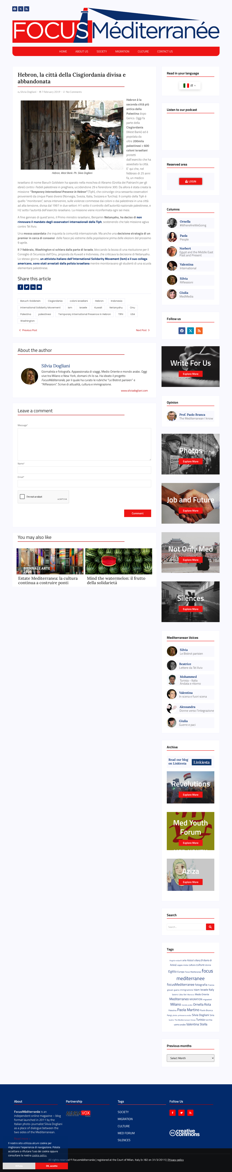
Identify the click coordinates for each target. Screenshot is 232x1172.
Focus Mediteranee (193, 971)
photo (175, 1015)
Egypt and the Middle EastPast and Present (196, 254)
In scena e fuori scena (193, 696)
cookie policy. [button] (39, 1155)
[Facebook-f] (172, 1113)
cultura (192, 965)
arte (184, 960)
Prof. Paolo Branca (192, 415)
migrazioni (207, 999)
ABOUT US (81, 51)
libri (185, 994)
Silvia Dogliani (200, 1015)
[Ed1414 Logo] (116, 25)
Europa (180, 971)
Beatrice (185, 664)
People (184, 239)
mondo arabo (187, 1005)
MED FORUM (126, 1133)
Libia (181, 994)
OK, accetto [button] (51, 1166)
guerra (176, 989)
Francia (211, 985)
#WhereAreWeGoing (193, 225)
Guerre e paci (187, 724)
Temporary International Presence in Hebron (84, 314)
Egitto (172, 971)
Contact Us (165, 51)
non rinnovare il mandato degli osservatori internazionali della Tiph (80, 219)
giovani (170, 989)
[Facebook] (14, 8)
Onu (132, 307)
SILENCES (124, 1140)
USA (132, 314)
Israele (83, 307)
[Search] (210, 927)
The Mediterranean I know (196, 418)
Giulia (184, 293)
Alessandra (187, 707)
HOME (63, 51)
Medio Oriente (202, 994)
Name (21, 463)
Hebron (99, 301)
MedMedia (186, 296)
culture (200, 965)
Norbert (185, 248)
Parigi (169, 1015)
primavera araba (184, 1015)
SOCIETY (102, 51)
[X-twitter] (20, 8)
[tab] (190, 181)
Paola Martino (188, 1009)
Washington (27, 321)
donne (208, 965)
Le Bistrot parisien (191, 653)
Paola (183, 236)
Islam (197, 990)
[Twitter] (181, 1113)
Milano (175, 1004)
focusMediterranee (180, 984)
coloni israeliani (79, 301)
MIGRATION (122, 51)
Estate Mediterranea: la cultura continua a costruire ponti (48, 580)
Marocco (190, 994)
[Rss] (26, 8)
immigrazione (186, 989)
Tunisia (200, 1019)
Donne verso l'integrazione (197, 710)
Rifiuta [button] (19, 1166)
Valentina (186, 264)
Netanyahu (116, 307)
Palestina (25, 314)
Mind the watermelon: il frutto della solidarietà (116, 580)
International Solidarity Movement (40, 307)
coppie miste (182, 965)
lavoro (175, 994)
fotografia (201, 984)
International (188, 268)
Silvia (184, 278)
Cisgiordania (55, 301)
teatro (171, 1020)
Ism (70, 307)
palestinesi (44, 314)
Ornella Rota (202, 1004)
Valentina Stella (196, 1024)
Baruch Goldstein (30, 301)
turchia (209, 1019)
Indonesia (116, 301)
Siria (212, 1015)
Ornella (185, 221)
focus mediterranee (194, 974)
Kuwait (98, 307)
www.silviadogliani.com (134, 390)
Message (23, 425)
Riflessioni (186, 282)
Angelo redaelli (175, 960)
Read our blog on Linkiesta (178, 761)
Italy (211, 989)
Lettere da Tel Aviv (191, 667)
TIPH (120, 314)
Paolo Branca (206, 1010)
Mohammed (188, 677)
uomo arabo (180, 1024)
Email (21, 477)
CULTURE (143, 51)
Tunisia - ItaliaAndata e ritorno (190, 682)
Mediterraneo (179, 999)
